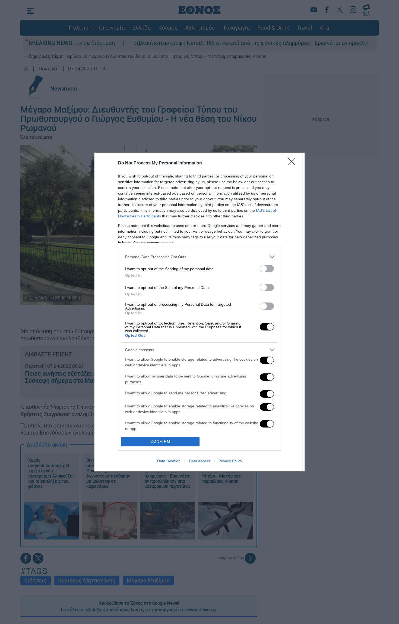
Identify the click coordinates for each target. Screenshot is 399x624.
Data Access (199, 461)
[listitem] (199, 257)
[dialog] (199, 312)
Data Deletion (168, 461)
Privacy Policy (230, 461)
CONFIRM (160, 441)
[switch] (267, 268)
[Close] (293, 163)
